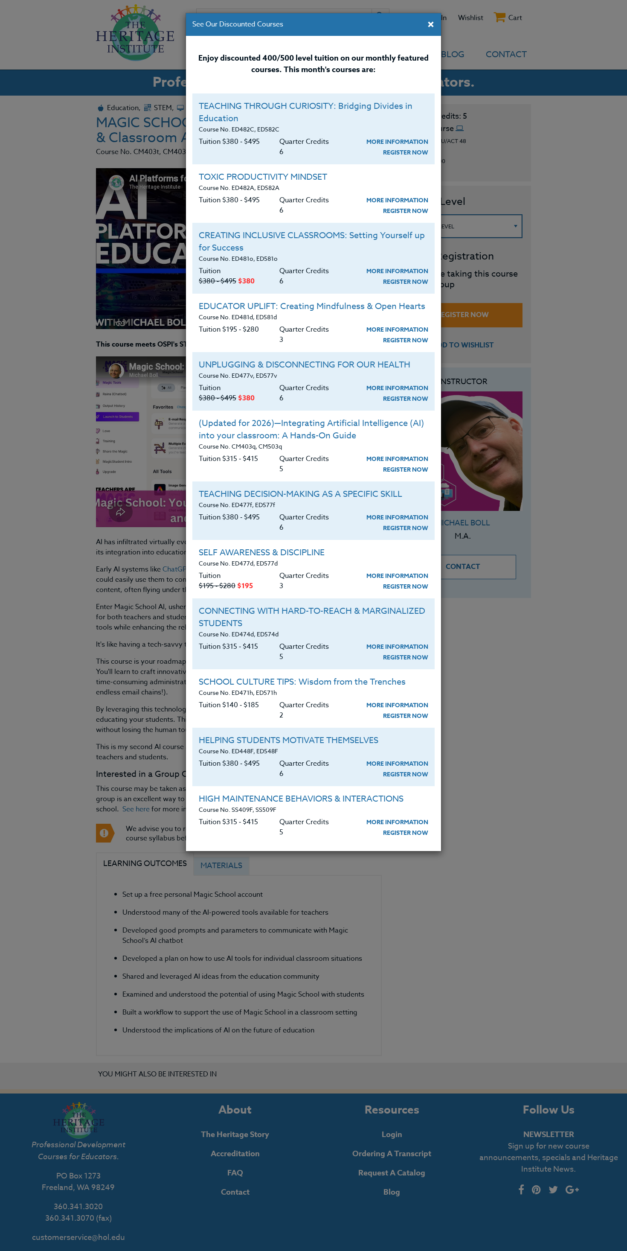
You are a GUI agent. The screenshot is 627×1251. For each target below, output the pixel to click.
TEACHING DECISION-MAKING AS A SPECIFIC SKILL (300, 494)
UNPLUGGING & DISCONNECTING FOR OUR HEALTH (304, 365)
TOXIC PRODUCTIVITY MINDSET (263, 177)
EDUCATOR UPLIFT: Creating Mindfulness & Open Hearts (312, 306)
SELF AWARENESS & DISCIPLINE (262, 552)
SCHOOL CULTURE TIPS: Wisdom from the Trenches (302, 682)
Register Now (405, 152)
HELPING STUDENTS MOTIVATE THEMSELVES (288, 740)
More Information (397, 141)
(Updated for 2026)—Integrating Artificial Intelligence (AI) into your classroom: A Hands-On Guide (311, 429)
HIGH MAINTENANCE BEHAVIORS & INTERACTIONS (301, 799)
